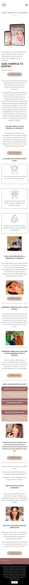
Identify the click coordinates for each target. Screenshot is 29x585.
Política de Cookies (14, 579)
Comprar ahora (14, 74)
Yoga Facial (7, 564)
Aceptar (14, 582)
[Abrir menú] (26, 5)
